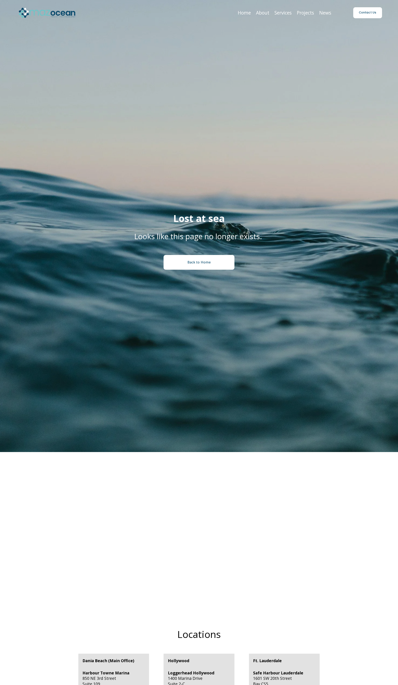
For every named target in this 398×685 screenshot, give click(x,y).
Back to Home (199, 262)
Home (244, 13)
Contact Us (367, 13)
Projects (305, 13)
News (325, 13)
